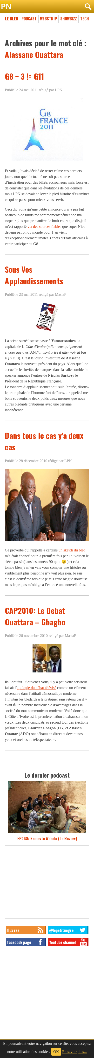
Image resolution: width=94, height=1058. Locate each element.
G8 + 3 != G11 (24, 76)
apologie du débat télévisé (36, 688)
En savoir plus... (74, 1052)
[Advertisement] (47, 883)
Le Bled (11, 19)
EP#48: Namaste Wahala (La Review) (47, 838)
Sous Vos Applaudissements (34, 275)
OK (56, 1052)
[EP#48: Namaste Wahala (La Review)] (47, 833)
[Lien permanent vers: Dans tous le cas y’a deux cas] (47, 540)
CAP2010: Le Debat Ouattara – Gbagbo (35, 616)
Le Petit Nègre (47, 7)
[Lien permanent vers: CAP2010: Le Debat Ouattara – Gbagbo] (47, 672)
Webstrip (48, 19)
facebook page (19, 942)
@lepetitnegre (61, 930)
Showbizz (68, 19)
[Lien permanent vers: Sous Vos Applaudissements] (47, 331)
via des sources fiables (44, 226)
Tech (84, 19)
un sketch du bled (72, 550)
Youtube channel (62, 942)
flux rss (13, 930)
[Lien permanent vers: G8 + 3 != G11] (47, 161)
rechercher (88, 7)
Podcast (29, 19)
